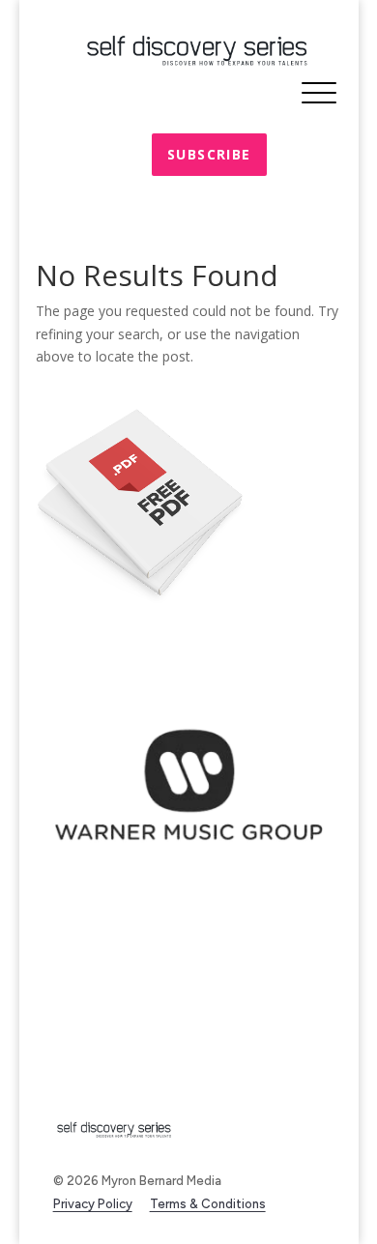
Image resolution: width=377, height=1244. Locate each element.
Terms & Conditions (208, 1204)
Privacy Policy (92, 1204)
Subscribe (209, 154)
